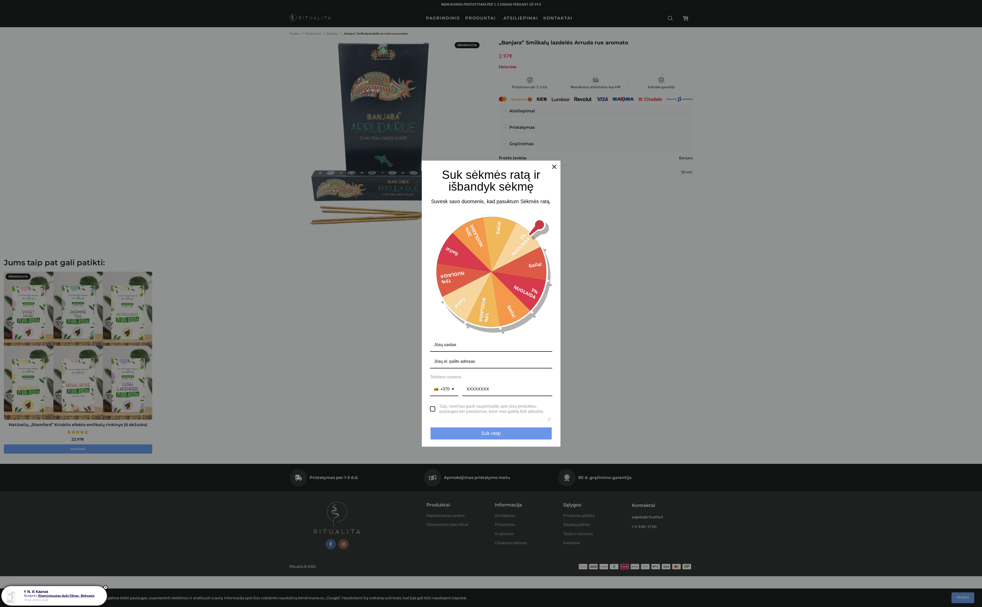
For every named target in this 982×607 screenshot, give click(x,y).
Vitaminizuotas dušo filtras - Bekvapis (66, 595)
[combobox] (444, 389)
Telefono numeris (445, 377)
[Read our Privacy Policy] (549, 419)
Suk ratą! (491, 433)
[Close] (554, 167)
